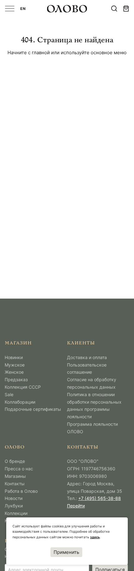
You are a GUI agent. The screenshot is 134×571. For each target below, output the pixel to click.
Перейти (76, 505)
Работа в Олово (21, 491)
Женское (14, 372)
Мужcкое (15, 364)
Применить (66, 552)
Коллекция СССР (23, 387)
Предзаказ (16, 379)
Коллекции (16, 513)
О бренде (15, 461)
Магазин (18, 343)
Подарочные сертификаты (33, 409)
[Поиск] (114, 8)
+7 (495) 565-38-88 (99, 498)
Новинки (14, 357)
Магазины (15, 476)
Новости (13, 498)
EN (23, 8)
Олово (15, 447)
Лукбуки (14, 505)
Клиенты (81, 343)
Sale (9, 394)
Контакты (15, 483)
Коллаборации (20, 402)
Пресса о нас (19, 468)
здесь (95, 537)
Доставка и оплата (87, 357)
